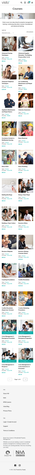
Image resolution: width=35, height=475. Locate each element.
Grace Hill (6, 393)
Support (5, 426)
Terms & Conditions (9, 430)
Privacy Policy (7, 410)
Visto (14, 469)
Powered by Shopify (21, 469)
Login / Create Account (9, 422)
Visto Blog (6, 406)
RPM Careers (7, 402)
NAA (4, 398)
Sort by (4, 30)
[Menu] (32, 2)
